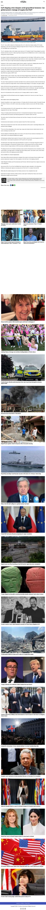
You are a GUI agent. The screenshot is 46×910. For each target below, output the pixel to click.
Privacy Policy (27, 903)
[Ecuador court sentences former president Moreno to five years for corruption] (23, 761)
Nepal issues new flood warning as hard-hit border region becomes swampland (20, 564)
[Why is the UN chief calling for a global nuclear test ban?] (23, 489)
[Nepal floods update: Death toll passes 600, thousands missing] (23, 429)
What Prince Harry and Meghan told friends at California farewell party (33, 242)
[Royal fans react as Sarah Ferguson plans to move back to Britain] (23, 822)
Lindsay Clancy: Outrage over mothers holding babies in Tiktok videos (18, 352)
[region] (23, 198)
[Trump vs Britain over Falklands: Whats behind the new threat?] (23, 670)
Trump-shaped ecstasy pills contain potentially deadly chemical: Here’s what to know (22, 594)
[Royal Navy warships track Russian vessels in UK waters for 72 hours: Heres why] (23, 459)
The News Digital (4, 15)
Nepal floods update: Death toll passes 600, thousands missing (17, 443)
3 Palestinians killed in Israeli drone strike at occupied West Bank (17, 654)
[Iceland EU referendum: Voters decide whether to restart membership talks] (23, 731)
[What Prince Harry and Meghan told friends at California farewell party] (34, 234)
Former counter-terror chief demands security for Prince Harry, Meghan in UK (20, 624)
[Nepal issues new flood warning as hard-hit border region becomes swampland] (23, 549)
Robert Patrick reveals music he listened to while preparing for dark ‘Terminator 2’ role (11, 242)
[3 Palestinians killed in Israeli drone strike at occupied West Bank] (23, 640)
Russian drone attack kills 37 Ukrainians (11, 413)
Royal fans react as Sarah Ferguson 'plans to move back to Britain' (17, 836)
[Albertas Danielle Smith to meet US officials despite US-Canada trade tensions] (23, 792)
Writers (22, 903)
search (44, 2)
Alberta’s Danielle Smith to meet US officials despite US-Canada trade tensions (20, 806)
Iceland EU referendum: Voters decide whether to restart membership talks (20, 746)
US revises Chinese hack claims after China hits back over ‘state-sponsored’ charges (22, 866)
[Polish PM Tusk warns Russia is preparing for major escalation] (23, 519)
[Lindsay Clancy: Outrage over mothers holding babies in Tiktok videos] (23, 337)
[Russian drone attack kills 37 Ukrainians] (23, 399)
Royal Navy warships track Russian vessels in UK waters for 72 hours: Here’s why (21, 473)
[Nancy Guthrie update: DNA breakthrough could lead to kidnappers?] (23, 307)
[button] (11, 185)
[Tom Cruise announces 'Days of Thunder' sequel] (34, 216)
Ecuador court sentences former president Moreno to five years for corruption (20, 776)
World (2, 5)
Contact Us (18, 903)
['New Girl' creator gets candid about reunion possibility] (12, 216)
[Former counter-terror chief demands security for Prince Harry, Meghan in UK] (23, 610)
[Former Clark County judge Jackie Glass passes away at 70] (23, 882)
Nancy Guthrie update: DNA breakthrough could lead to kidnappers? (18, 322)
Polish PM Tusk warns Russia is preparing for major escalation (16, 534)
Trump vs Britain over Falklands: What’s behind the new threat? (16, 684)
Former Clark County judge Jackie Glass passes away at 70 (15, 896)
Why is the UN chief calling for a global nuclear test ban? (15, 503)
